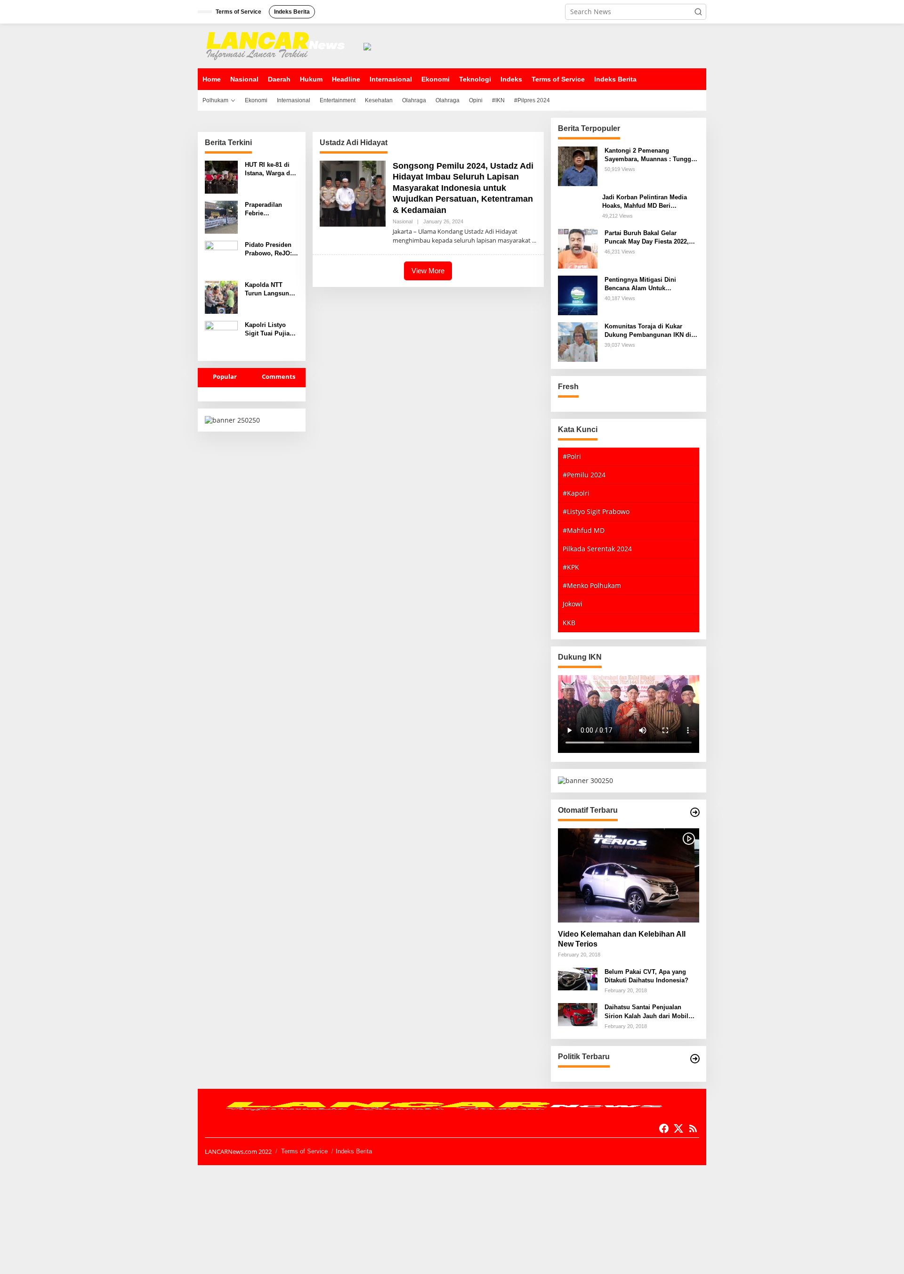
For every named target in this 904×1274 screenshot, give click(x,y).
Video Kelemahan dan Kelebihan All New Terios (622, 939)
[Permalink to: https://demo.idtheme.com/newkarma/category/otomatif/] (695, 812)
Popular (225, 376)
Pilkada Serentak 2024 (597, 548)
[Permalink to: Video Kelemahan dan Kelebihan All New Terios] (628, 875)
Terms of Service (304, 1151)
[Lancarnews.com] (278, 45)
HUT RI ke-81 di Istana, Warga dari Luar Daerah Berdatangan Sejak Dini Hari (271, 169)
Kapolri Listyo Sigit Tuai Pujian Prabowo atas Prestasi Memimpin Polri (269, 329)
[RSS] (693, 1128)
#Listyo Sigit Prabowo (596, 511)
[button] (698, 12)
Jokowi (572, 603)
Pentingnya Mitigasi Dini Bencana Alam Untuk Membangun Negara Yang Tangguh (642, 284)
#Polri (572, 456)
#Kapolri (576, 493)
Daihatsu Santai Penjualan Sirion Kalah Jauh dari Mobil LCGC (646, 1012)
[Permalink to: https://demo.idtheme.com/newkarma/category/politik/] (695, 1058)
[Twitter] (678, 1128)
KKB (569, 622)
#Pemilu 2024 (584, 474)
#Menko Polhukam (592, 585)
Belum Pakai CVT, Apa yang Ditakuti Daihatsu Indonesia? (646, 976)
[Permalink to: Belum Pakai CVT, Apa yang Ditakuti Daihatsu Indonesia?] (577, 978)
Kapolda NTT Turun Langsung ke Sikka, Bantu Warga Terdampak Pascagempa (271, 289)
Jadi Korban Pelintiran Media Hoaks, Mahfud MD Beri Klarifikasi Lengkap (644, 202)
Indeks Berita (354, 1151)
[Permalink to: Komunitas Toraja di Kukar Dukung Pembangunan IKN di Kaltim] (577, 340)
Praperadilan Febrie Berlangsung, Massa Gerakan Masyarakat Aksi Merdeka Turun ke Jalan (271, 209)
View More (428, 271)
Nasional (402, 221)
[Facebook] (664, 1128)
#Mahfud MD (584, 530)
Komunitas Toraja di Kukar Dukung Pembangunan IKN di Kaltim (648, 331)
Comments (278, 376)
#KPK (571, 567)
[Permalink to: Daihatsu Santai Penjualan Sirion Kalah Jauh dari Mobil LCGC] (577, 1013)
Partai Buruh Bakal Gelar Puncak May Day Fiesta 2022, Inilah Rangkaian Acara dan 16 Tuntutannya (649, 237)
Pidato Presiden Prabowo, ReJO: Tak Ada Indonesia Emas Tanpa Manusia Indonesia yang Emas (268, 249)
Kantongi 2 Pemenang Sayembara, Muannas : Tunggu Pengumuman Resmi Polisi (650, 155)
